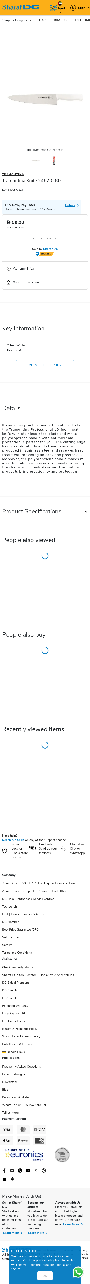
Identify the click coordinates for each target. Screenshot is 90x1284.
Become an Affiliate (15, 1097)
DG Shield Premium (15, 983)
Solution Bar (10, 937)
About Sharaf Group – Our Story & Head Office (34, 891)
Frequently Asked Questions (21, 1066)
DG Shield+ (9, 990)
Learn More (11, 1233)
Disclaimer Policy (13, 1021)
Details (70, 205)
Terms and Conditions (17, 953)
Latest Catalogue (13, 1074)
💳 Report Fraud (13, 1052)
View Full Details (45, 365)
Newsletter (9, 1082)
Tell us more (10, 1113)
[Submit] (52, 7)
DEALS (42, 20)
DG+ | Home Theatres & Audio (23, 914)
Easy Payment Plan (15, 1013)
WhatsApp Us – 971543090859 (24, 1105)
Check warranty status (17, 967)
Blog (5, 1090)
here (58, 1260)
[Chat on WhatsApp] (78, 1272)
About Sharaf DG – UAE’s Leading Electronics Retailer (39, 883)
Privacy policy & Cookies (83, 1254)
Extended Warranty (15, 1006)
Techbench (9, 906)
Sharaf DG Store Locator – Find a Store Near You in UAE (40, 975)
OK (45, 1276)
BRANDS (60, 20)
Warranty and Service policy (21, 1036)
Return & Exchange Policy (19, 1029)
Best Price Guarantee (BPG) (21, 929)
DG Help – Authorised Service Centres (28, 899)
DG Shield (9, 998)
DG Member (10, 922)
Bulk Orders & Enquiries (18, 1044)
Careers (7, 945)
